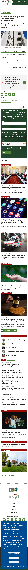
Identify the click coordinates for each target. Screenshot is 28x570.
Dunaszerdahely (6, 12)
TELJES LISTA (6, 407)
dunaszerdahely (6, 103)
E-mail (3, 127)
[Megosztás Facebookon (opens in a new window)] (6, 94)
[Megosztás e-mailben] (2, 94)
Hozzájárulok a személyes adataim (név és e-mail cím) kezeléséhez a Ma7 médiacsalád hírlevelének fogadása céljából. (14, 136)
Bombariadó (5, 100)
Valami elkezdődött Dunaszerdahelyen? (15, 343)
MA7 (14, 503)
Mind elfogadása (14, 562)
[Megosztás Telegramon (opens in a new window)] (9, 94)
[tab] (3, 360)
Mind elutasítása (14, 558)
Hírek (14, 506)
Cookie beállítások (14, 553)
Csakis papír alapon (11, 347)
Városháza (14, 100)
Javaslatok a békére (11, 355)
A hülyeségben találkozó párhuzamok (15, 351)
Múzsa (14, 509)
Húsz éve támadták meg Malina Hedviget (16, 340)
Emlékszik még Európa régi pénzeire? (11, 432)
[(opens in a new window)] (4, 519)
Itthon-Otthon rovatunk (9, 475)
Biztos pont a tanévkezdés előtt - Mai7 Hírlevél (13, 444)
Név (3, 121)
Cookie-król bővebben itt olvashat (14, 566)
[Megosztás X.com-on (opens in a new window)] (13, 94)
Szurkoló (14, 512)
